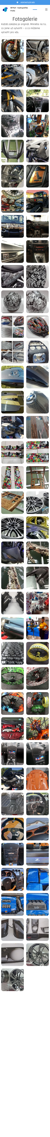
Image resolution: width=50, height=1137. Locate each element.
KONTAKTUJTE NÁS (27, 2)
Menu (46, 9)
